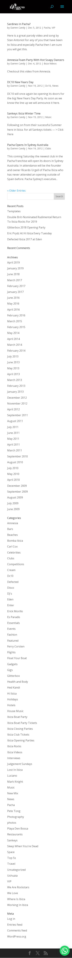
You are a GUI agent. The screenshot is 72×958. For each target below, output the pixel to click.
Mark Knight (15, 781)
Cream (11, 570)
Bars (10, 529)
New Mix (12, 793)
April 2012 (13, 409)
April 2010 (13, 480)
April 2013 (13, 374)
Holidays (12, 699)
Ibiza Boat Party (17, 717)
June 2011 (13, 433)
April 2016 (13, 309)
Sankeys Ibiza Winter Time (24, 113)
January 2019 (15, 268)
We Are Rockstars (18, 887)
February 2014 (16, 350)
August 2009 (15, 497)
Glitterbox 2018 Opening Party (26, 227)
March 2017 (14, 280)
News (55, 85)
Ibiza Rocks (14, 746)
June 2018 (13, 274)
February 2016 (16, 315)
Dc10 (48, 85)
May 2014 (13, 333)
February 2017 (16, 286)
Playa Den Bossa (17, 828)
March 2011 (14, 450)
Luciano (12, 775)
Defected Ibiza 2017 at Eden (24, 239)
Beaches (12, 535)
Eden (10, 599)
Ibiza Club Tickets (18, 734)
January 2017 (15, 292)
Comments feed (17, 930)
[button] (65, 951)
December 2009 (17, 486)
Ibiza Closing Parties (20, 729)
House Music (15, 711)
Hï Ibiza (12, 693)
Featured (12, 640)
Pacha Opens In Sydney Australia (27, 145)
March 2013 (14, 380)
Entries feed (14, 924)
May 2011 (13, 439)
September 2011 (17, 415)
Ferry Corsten (15, 646)
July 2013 (12, 356)
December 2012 (17, 397)
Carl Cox (12, 546)
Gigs (10, 670)
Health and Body (17, 681)
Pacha (47, 27)
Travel (11, 864)
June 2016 (13, 298)
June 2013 (13, 362)
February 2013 (16, 386)
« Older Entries (16, 190)
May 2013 (13, 368)
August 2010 (15, 462)
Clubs (48, 148)
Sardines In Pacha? (19, 24)
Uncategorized (16, 870)
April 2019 (13, 262)
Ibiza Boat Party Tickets (22, 723)
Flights (11, 652)
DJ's (9, 593)
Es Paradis (13, 617)
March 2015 (14, 321)
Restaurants (15, 834)
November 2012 (17, 403)
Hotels (11, 705)
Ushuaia (12, 875)
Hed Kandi (13, 687)
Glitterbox (13, 676)
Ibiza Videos (50, 63)
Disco (10, 588)
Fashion (12, 634)
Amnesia (12, 523)
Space (11, 852)
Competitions (15, 564)
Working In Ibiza (17, 905)
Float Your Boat (17, 658)
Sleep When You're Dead (22, 846)
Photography (15, 817)
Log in (11, 919)
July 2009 (12, 503)
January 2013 (15, 391)
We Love (12, 893)
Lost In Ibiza (15, 770)
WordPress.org (16, 936)
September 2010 (17, 456)
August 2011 (15, 421)
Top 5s (11, 858)
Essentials (13, 623)
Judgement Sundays (19, 764)
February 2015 (16, 327)
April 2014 (13, 339)
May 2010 (13, 474)
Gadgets (12, 664)
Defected (12, 582)
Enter (10, 605)
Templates (14, 211)
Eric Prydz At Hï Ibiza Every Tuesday (29, 233)
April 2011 (13, 444)
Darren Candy (17, 27)
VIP (53, 27)
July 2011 (12, 427)
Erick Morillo (15, 611)
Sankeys (12, 840)
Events (11, 629)
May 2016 (13, 303)
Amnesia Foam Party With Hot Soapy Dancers (35, 60)
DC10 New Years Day (20, 82)
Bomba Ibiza (15, 540)
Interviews (13, 758)
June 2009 (13, 509)
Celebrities (14, 552)
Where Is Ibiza (16, 899)
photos (11, 823)
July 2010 (12, 468)
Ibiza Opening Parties (20, 740)
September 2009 (17, 491)
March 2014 (14, 345)
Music (48, 117)
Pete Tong (13, 811)
